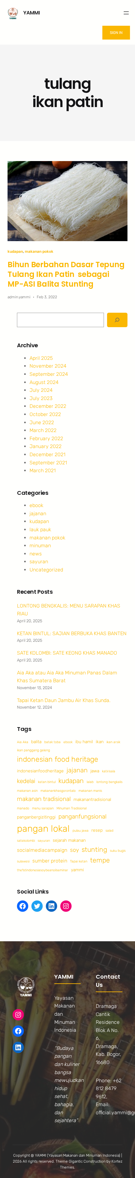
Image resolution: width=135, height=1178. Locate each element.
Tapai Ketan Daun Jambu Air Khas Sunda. (64, 700)
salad (109, 831)
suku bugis (118, 851)
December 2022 (48, 406)
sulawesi (23, 861)
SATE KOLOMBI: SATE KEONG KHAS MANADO (67, 653)
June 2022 (42, 422)
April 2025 (41, 358)
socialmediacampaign (42, 850)
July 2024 (41, 390)
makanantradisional (92, 799)
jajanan (38, 513)
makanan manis (90, 791)
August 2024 (44, 382)
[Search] (117, 320)
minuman (40, 545)
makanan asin (27, 791)
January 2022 (46, 446)
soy (74, 849)
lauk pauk (40, 529)
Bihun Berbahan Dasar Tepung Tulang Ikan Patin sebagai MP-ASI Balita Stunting (66, 274)
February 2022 (46, 438)
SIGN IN (116, 32)
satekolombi (26, 841)
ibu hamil (84, 741)
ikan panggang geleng (33, 750)
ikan (100, 741)
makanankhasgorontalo (58, 791)
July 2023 (41, 398)
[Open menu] (126, 13)
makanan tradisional (44, 798)
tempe (100, 860)
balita (36, 741)
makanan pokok (39, 251)
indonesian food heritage (57, 759)
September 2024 (49, 374)
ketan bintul (47, 782)
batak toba (52, 742)
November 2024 (48, 366)
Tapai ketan (78, 861)
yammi (77, 869)
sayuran (39, 562)
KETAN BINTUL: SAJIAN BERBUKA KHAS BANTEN (72, 633)
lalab (90, 782)
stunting (94, 849)
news (36, 554)
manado (23, 808)
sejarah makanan (69, 840)
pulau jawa (81, 831)
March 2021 (43, 470)
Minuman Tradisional (72, 808)
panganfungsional (82, 816)
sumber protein (49, 861)
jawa (94, 770)
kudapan (15, 251)
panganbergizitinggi (36, 816)
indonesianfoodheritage (40, 770)
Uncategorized (46, 570)
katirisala (108, 771)
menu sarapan (43, 808)
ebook (36, 505)
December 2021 (47, 454)
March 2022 (43, 430)
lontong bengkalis (109, 782)
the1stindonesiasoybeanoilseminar (42, 870)
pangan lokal (43, 828)
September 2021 (48, 463)
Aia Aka (22, 742)
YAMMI (31, 12)
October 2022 (45, 414)
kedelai (26, 781)
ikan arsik (113, 742)
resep (97, 830)
